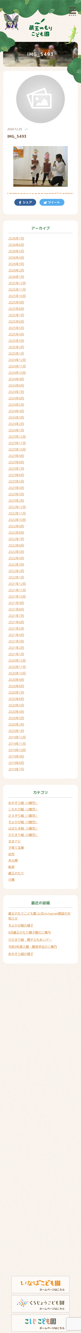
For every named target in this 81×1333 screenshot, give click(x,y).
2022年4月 (16, 558)
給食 (11, 867)
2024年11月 (17, 366)
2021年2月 (16, 648)
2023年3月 (16, 494)
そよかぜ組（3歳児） (23, 822)
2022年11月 (17, 513)
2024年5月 (16, 405)
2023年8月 (16, 462)
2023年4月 (16, 488)
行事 (11, 879)
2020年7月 (16, 692)
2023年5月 (16, 481)
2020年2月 (16, 724)
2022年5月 (16, 552)
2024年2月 (16, 424)
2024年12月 (17, 360)
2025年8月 (16, 309)
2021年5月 (16, 628)
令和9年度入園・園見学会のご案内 (32, 947)
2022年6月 (16, 545)
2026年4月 (16, 257)
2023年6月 (16, 475)
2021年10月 (17, 596)
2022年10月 (17, 520)
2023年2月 (16, 500)
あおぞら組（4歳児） (23, 803)
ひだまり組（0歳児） (23, 835)
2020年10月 (17, 673)
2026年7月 (16, 238)
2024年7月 (16, 392)
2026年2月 (16, 270)
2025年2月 (16, 347)
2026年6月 (16, 245)
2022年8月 (16, 532)
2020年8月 (16, 686)
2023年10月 (17, 449)
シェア (27, 202)
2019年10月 (17, 750)
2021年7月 (16, 616)
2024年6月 (16, 398)
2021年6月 (16, 622)
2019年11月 (17, 743)
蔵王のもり (16, 873)
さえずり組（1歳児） (23, 815)
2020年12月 (17, 660)
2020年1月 (16, 731)
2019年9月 (16, 756)
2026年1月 (16, 277)
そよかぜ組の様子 (20, 925)
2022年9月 (16, 526)
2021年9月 (16, 603)
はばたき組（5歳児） (23, 828)
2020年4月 (16, 712)
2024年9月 (16, 379)
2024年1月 (16, 430)
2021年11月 (17, 590)
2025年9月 (16, 302)
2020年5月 (16, 705)
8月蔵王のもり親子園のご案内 (29, 932)
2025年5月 (16, 328)
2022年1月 (16, 577)
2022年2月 (16, 571)
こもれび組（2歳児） (23, 809)
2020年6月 (16, 699)
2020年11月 (17, 667)
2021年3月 (16, 641)
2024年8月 (16, 385)
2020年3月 (16, 718)
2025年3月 (16, 341)
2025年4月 (16, 334)
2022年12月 (17, 507)
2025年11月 (17, 289)
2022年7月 (16, 539)
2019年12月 (17, 737)
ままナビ (14, 841)
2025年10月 (17, 296)
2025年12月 (17, 283)
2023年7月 (16, 468)
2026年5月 (16, 251)
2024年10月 (17, 373)
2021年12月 (17, 584)
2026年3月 (16, 264)
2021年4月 (16, 635)
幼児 (11, 854)
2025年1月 (16, 353)
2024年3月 (16, 417)
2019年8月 (16, 763)
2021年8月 (16, 609)
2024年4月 (16, 411)
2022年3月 (16, 564)
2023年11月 (17, 443)
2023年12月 (17, 436)
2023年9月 (16, 456)
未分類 (13, 860)
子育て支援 (16, 847)
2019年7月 (16, 769)
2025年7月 (16, 315)
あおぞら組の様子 (20, 954)
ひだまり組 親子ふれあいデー (30, 939)
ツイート (53, 202)
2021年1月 (16, 654)
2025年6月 (16, 321)
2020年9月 (16, 680)
